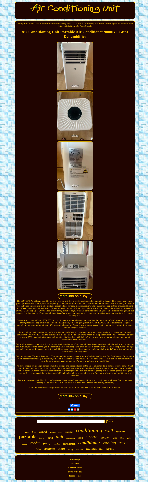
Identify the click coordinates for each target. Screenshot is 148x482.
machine (69, 432)
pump (47, 443)
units (129, 438)
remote (104, 437)
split (50, 437)
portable (27, 436)
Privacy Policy (75, 472)
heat (61, 448)
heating (70, 449)
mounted (50, 448)
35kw (38, 449)
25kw (122, 438)
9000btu (53, 432)
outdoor (57, 444)
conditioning (89, 430)
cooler (35, 443)
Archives (75, 463)
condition (79, 449)
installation (69, 443)
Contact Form (75, 468)
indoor (24, 444)
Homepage (75, 459)
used (80, 437)
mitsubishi (94, 448)
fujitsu (110, 449)
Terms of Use (75, 476)
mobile (91, 437)
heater (60, 432)
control (43, 431)
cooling (109, 442)
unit (59, 436)
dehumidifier (70, 438)
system (120, 431)
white (114, 437)
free (34, 432)
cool (27, 432)
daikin (123, 443)
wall (109, 430)
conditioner (89, 442)
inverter (42, 438)
